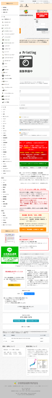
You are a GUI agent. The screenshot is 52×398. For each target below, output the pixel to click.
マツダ (4, 118)
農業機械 (4, 199)
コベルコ (4, 130)
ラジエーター (7, 40)
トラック (4, 180)
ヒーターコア (7, 96)
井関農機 (4, 152)
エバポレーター (8, 48)
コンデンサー (7, 45)
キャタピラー (5, 168)
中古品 (4, 220)
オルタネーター (8, 22)
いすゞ (4, 111)
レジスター (7, 69)
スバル (4, 140)
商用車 (4, 192)
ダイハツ (4, 156)
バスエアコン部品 (8, 78)
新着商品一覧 (5, 9)
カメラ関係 (7, 102)
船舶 (4, 189)
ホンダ (4, 149)
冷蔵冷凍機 (5, 203)
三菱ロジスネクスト (7, 170)
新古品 (4, 215)
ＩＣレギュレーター (8, 87)
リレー (6, 90)
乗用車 (4, 187)
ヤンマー (4, 123)
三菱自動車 (5, 142)
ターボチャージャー (8, 31)
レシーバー (7, 51)
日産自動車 (5, 137)
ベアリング (7, 84)
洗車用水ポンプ (8, 19)
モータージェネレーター (9, 42)
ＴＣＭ (4, 163)
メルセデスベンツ (6, 159)
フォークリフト (6, 194)
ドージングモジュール (9, 93)
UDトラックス (5, 116)
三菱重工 (4, 135)
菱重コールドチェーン (7, 161)
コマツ (4, 121)
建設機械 (4, 184)
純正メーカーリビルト (7, 224)
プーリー (6, 81)
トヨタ (4, 133)
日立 (4, 128)
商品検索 (34, 1)
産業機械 (4, 196)
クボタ (4, 154)
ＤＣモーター (7, 99)
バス (4, 182)
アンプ (6, 72)
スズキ (4, 144)
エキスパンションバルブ (9, 54)
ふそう (4, 109)
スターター (7, 25)
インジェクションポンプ (9, 34)
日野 (4, 114)
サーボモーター (8, 75)
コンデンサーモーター (9, 57)
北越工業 (4, 166)
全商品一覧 (5, 12)
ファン (6, 63)
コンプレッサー (8, 28)
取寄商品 (4, 7)
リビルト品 (5, 217)
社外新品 (4, 222)
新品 (4, 213)
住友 (4, 125)
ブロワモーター (8, 60)
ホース (6, 66)
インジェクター (8, 37)
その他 (4, 173)
